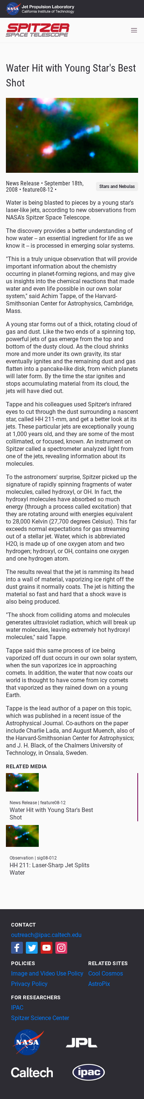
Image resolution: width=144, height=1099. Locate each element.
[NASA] (37, 1042)
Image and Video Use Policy (47, 973)
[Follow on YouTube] (46, 948)
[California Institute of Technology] (41, 1071)
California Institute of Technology (49, 12)
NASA (14, 9)
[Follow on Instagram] (61, 948)
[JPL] (91, 1042)
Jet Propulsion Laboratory (49, 5)
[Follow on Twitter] (32, 948)
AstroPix (99, 983)
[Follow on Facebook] (17, 948)
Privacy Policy (29, 983)
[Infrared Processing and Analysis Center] (88, 1071)
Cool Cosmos (105, 973)
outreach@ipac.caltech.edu (46, 934)
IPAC (17, 1007)
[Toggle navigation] (134, 30)
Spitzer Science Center (40, 1018)
